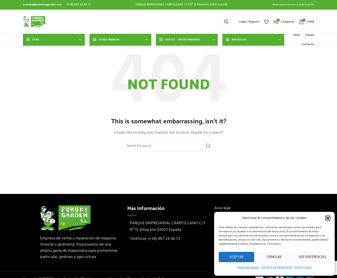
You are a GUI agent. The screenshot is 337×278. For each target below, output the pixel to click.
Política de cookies (248, 267)
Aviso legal (222, 208)
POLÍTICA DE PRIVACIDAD (277, 267)
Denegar (274, 257)
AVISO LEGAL (303, 267)
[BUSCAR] (208, 146)
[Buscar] (226, 21)
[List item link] (168, 239)
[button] (328, 218)
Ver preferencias (312, 257)
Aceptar (236, 257)
